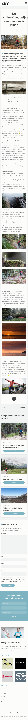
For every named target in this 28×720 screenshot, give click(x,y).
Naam (3, 556)
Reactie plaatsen (7, 585)
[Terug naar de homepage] (5, 3)
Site (2, 570)
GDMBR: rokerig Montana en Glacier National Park (13, 446)
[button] (26, 3)
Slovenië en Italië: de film (12, 479)
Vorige (4, 408)
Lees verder (14, 451)
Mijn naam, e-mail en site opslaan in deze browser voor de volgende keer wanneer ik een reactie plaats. (14, 579)
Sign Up (14, 617)
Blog (2, 699)
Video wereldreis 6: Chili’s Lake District (12, 509)
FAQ (2, 702)
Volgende (22, 408)
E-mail (3, 563)
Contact (3, 696)
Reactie (3, 533)
